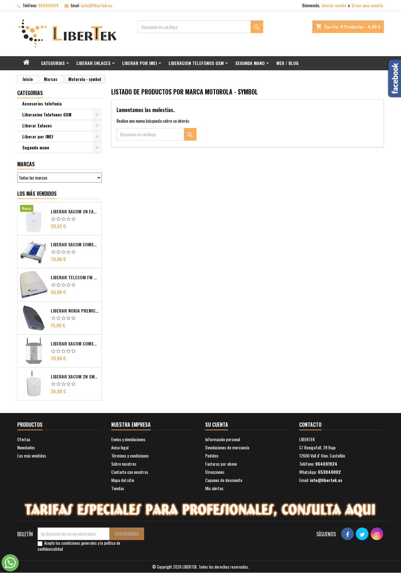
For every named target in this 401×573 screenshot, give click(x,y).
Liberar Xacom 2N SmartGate (75, 376)
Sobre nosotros (123, 463)
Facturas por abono (221, 463)
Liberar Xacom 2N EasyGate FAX (75, 211)
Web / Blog (287, 63)
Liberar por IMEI (139, 63)
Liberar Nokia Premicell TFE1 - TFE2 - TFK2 (75, 310)
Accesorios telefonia (42, 103)
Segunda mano (250, 63)
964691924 (48, 5)
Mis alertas (214, 488)
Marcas (26, 164)
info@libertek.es (96, 5)
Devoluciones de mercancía (227, 447)
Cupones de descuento (223, 480)
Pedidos (211, 455)
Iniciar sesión (334, 5)
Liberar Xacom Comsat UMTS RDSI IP (75, 343)
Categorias (53, 63)
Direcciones (214, 472)
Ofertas (23, 439)
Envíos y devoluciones (128, 439)
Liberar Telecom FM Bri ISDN (75, 277)
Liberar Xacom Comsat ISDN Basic (75, 244)
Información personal (222, 439)
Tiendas (117, 488)
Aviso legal (119, 447)
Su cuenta (216, 424)
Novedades (26, 447)
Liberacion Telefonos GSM (196, 63)
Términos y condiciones (130, 455)
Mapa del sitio (122, 480)
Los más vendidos (37, 193)
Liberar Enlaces (93, 63)
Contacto (310, 424)
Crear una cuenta (367, 5)
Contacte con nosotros (129, 472)
